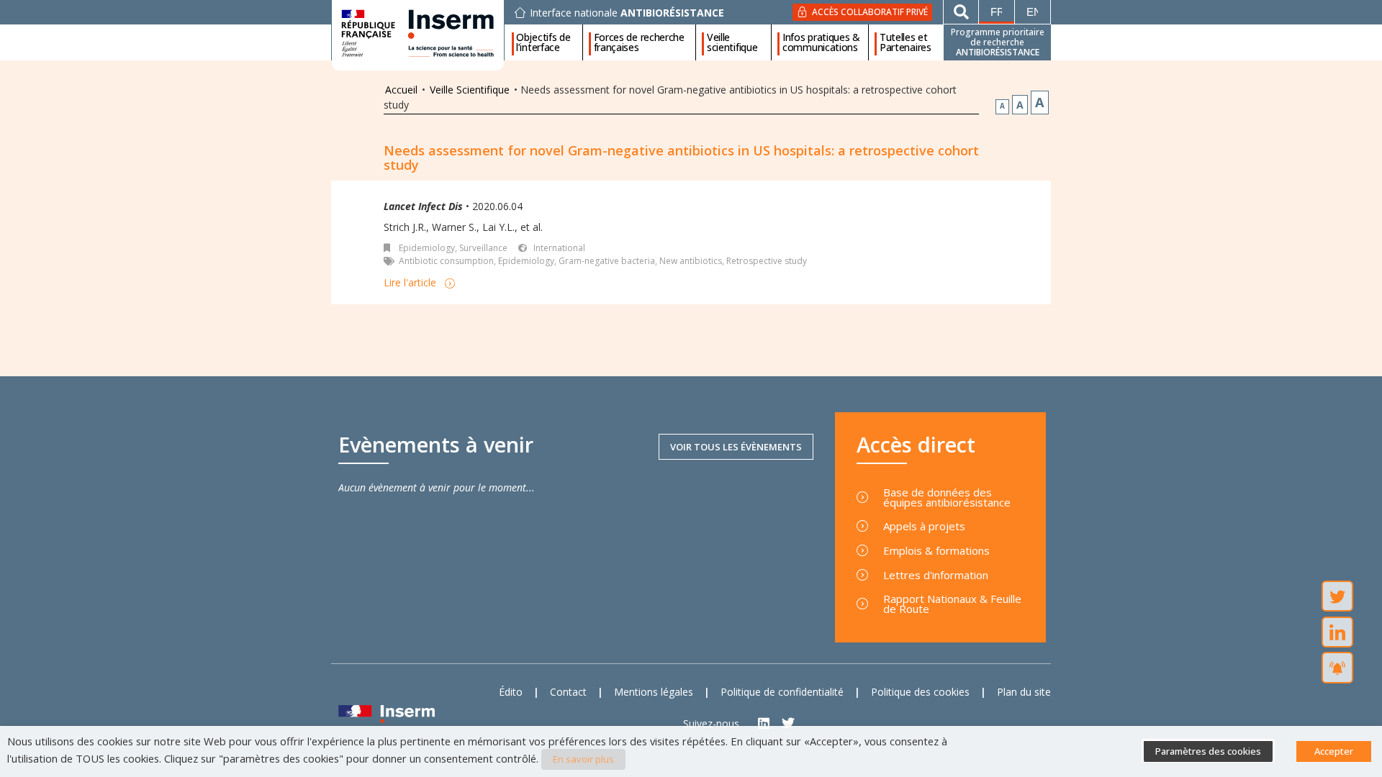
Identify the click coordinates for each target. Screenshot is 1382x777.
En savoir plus (583, 759)
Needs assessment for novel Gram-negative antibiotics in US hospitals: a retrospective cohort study (681, 157)
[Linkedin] (764, 723)
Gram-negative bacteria (607, 261)
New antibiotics (690, 261)
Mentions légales (653, 692)
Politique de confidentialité (782, 692)
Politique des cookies (920, 692)
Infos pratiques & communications (821, 42)
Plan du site (1024, 692)
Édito (511, 692)
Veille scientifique (732, 42)
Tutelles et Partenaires (905, 42)
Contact (568, 692)
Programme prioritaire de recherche (997, 42)
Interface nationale (627, 13)
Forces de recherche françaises (639, 42)
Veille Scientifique (470, 89)
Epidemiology (526, 261)
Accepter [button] (1333, 751)
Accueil (401, 89)
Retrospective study (766, 261)
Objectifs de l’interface (543, 42)
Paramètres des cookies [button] (1208, 751)
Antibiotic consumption (446, 261)
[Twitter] (788, 723)
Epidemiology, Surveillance (453, 248)
